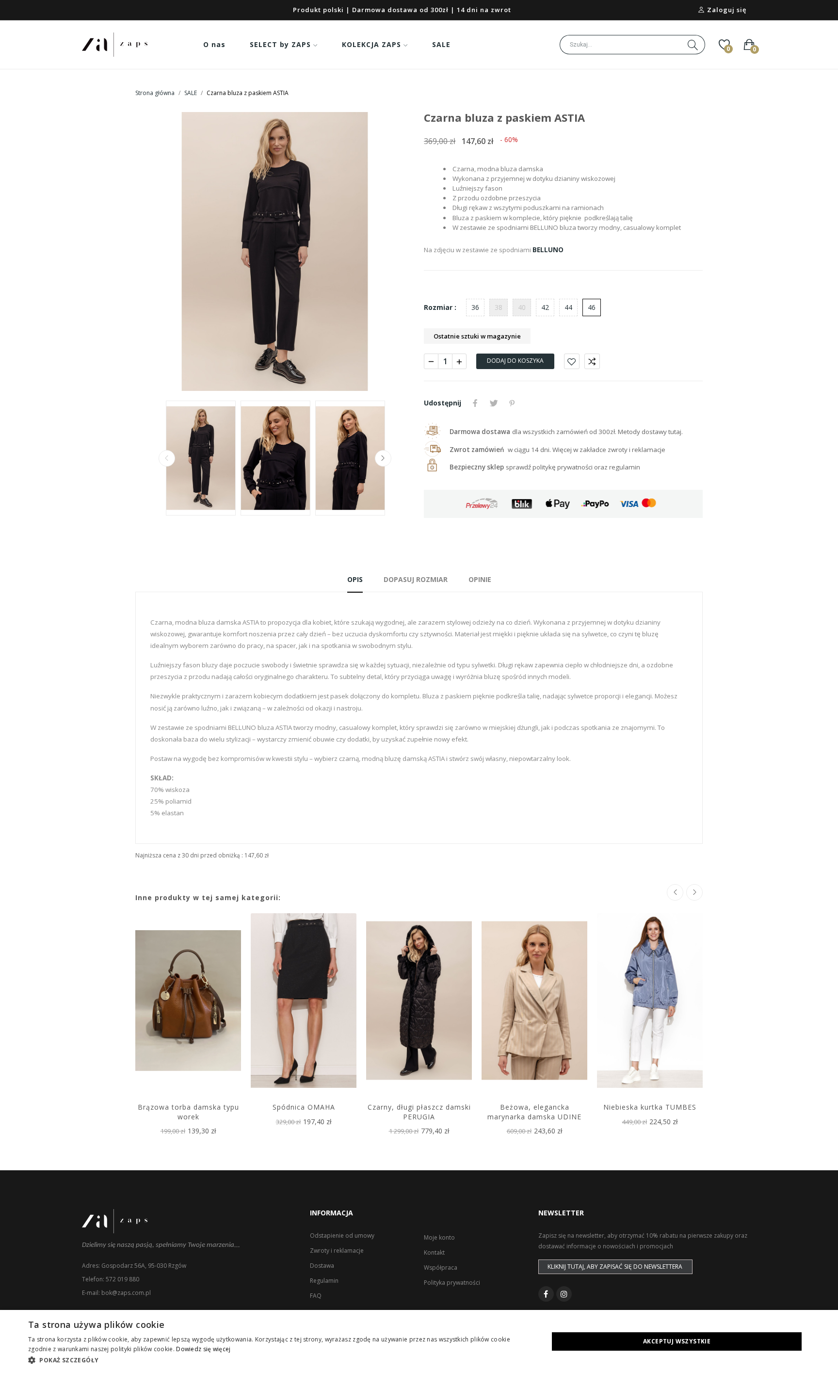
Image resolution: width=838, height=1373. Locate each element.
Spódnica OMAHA (304, 1107)
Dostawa (322, 1265)
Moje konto (439, 1237)
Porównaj (592, 361)
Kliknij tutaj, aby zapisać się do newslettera (615, 1266)
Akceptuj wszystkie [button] (676, 1341)
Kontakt (434, 1252)
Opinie (479, 579)
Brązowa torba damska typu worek (188, 1111)
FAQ (316, 1296)
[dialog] (419, 1341)
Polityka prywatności (452, 1282)
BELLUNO (548, 249)
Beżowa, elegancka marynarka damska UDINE (534, 1111)
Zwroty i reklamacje (337, 1250)
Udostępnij (475, 403)
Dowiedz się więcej (203, 1349)
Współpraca (440, 1267)
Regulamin (324, 1280)
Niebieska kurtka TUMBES (649, 1107)
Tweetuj (493, 403)
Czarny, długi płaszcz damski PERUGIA (419, 1111)
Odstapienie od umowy (342, 1235)
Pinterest (512, 403)
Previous (158, 251)
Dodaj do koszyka (515, 360)
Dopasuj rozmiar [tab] (416, 579)
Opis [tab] (355, 579)
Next (391, 251)
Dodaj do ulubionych (572, 361)
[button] (280, 1360)
